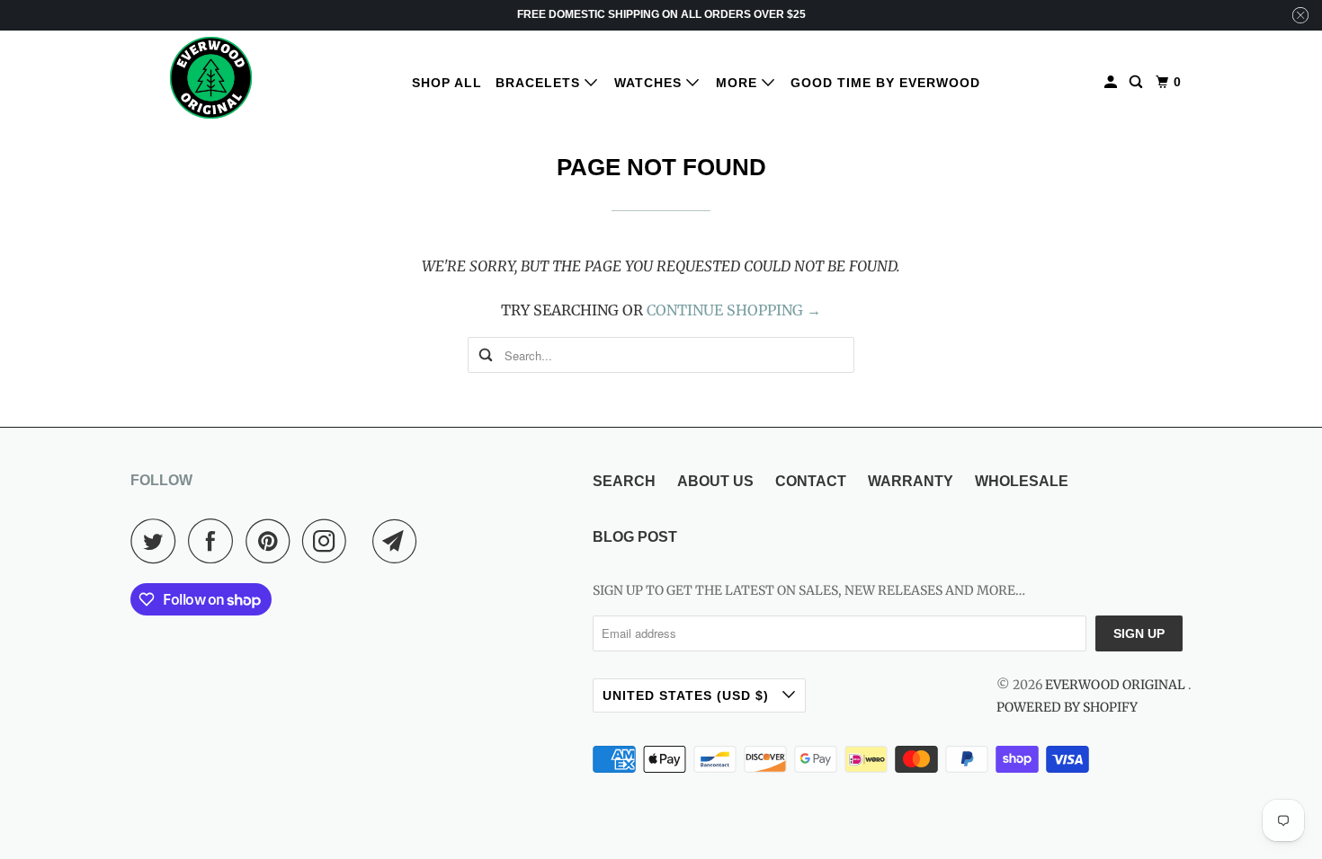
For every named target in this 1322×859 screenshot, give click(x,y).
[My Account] (1112, 82)
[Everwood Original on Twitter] (157, 540)
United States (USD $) (688, 695)
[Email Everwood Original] (399, 540)
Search (624, 481)
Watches (650, 82)
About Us (715, 481)
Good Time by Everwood (885, 82)
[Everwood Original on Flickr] (364, 540)
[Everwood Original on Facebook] (215, 540)
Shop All (447, 82)
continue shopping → (734, 310)
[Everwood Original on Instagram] (329, 540)
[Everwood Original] (211, 78)
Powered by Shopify (1067, 707)
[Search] (1137, 82)
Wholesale (1021, 481)
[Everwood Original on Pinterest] (272, 540)
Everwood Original (1116, 685)
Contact (810, 481)
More (739, 82)
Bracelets (540, 82)
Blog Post (635, 537)
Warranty (910, 481)
